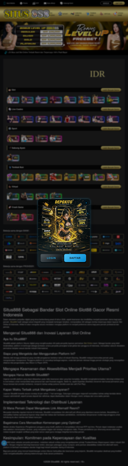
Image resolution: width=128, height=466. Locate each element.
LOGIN (51, 258)
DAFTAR (75, 258)
